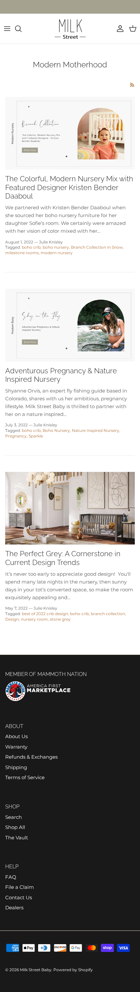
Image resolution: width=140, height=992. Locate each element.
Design (12, 619)
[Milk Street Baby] (70, 28)
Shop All (15, 827)
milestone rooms (22, 252)
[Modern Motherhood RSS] (132, 84)
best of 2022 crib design (45, 613)
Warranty (16, 747)
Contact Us (18, 897)
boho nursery (56, 247)
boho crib (31, 247)
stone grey (60, 619)
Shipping (16, 767)
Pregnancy (16, 436)
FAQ (10, 877)
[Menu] (7, 28)
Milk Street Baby (35, 969)
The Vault (16, 837)
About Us (16, 736)
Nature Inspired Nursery (95, 430)
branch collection (108, 613)
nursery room (34, 619)
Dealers (14, 907)
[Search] (21, 28)
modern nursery (57, 252)
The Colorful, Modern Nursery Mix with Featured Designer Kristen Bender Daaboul (69, 187)
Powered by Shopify (73, 969)
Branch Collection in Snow (97, 247)
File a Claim (19, 887)
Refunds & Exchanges (31, 757)
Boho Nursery (56, 430)
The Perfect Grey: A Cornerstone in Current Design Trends (62, 558)
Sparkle (36, 436)
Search (13, 817)
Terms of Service (25, 777)
